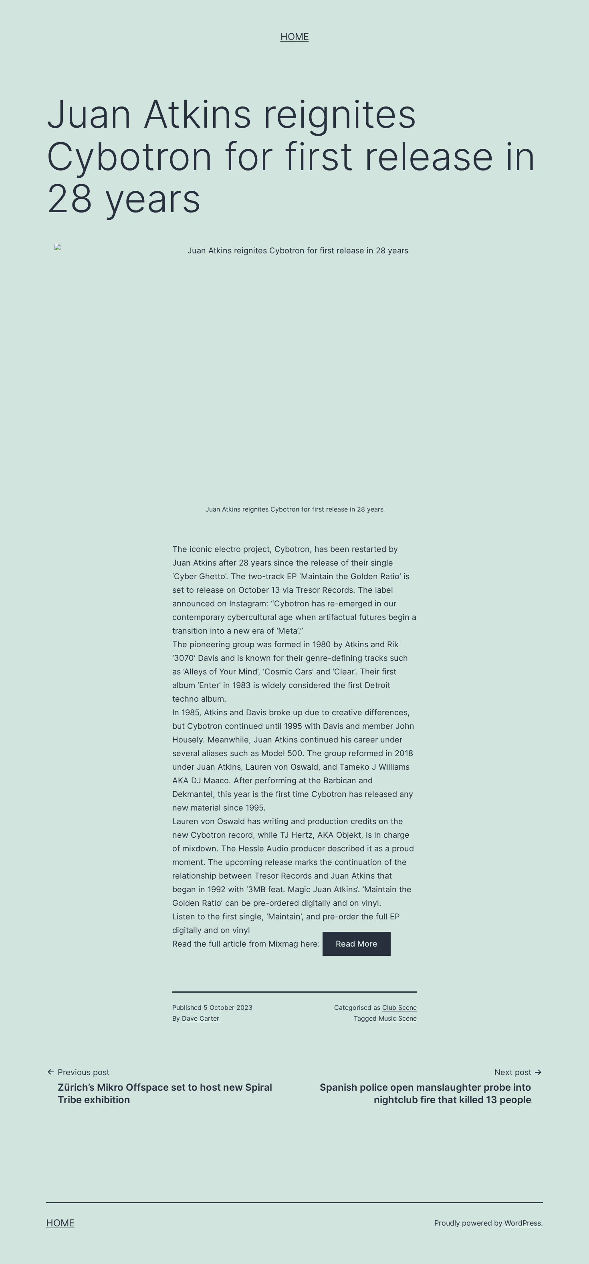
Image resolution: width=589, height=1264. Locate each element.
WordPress (522, 1223)
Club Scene (399, 1007)
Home (294, 36)
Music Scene (398, 1018)
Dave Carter (200, 1018)
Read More (356, 944)
